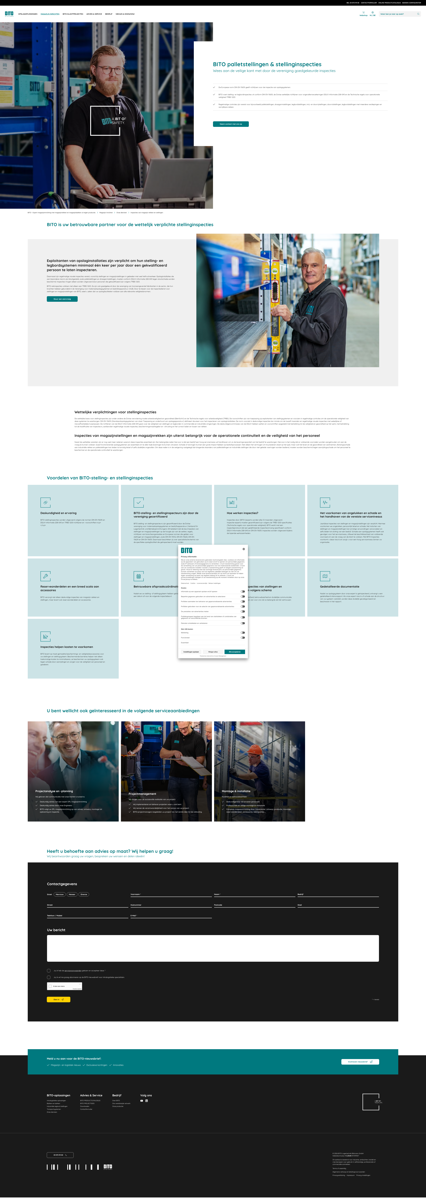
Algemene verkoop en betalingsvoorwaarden (349, 1172)
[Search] (418, 14)
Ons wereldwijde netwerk (121, 1103)
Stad (300, 905)
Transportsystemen (54, 1109)
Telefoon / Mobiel (54, 915)
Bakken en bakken (53, 1103)
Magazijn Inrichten (106, 213)
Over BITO (116, 1101)
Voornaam (136, 894)
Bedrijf (300, 894)
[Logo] (11, 14)
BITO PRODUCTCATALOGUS (90, 1101)
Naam (217, 894)
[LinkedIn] (146, 1100)
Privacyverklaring (339, 1175)
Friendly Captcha (77, 988)
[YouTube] (141, 1100)
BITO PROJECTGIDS (87, 1103)
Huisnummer (136, 905)
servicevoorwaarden (73, 970)
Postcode (218, 905)
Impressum (351, 1175)
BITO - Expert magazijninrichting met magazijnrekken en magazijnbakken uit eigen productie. (62, 213)
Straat (50, 905)
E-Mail (134, 915)
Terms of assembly (339, 1168)
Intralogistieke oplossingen (56, 1101)
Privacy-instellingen (363, 1175)
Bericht (50, 937)
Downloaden (84, 1106)
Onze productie (117, 1106)
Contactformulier (86, 1109)
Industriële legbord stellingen (57, 1106)
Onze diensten (121, 213)
